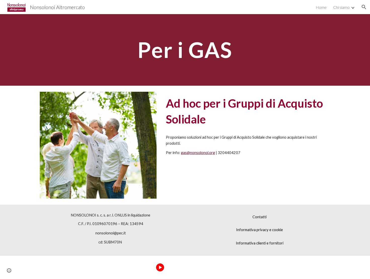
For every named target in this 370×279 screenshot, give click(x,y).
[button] (364, 7)
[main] (185, 50)
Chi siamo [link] (341, 7)
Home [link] (321, 7)
